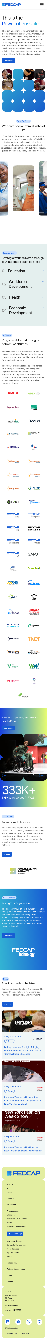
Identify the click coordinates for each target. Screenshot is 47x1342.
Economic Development (16, 1226)
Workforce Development (17, 1219)
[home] (11, 4)
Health (9, 1223)
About (9, 1188)
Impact (9, 1192)
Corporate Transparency (17, 1245)
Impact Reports (13, 1253)
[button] (41, 4)
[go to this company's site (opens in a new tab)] (13, 393)
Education (11, 1215)
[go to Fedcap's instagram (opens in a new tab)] (39, 1322)
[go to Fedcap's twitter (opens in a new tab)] (29, 1322)
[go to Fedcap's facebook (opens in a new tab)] (18, 1322)
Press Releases (13, 1249)
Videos (9, 1257)
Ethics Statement (11, 1333)
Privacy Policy (25, 1333)
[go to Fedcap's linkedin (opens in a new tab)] (7, 1322)
